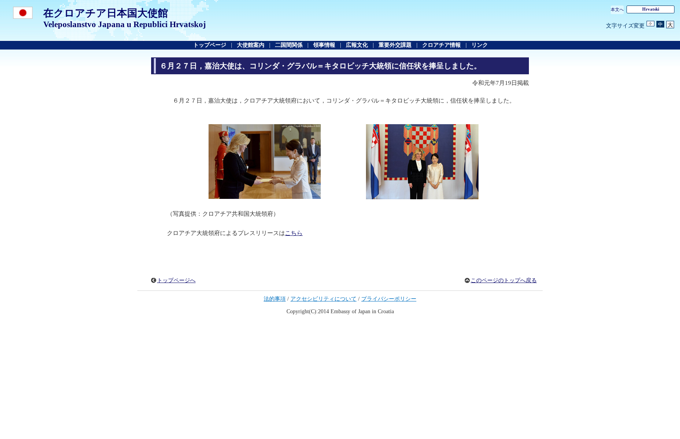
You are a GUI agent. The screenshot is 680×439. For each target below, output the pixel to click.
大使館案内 (250, 45)
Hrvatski (650, 9)
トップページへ (176, 280)
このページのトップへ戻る (504, 280)
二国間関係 (289, 45)
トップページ (209, 45)
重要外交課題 (395, 45)
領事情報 (324, 45)
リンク (479, 45)
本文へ (617, 9)
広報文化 (357, 45)
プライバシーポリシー (388, 299)
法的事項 (275, 299)
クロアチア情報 (441, 45)
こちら (294, 233)
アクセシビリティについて (323, 299)
